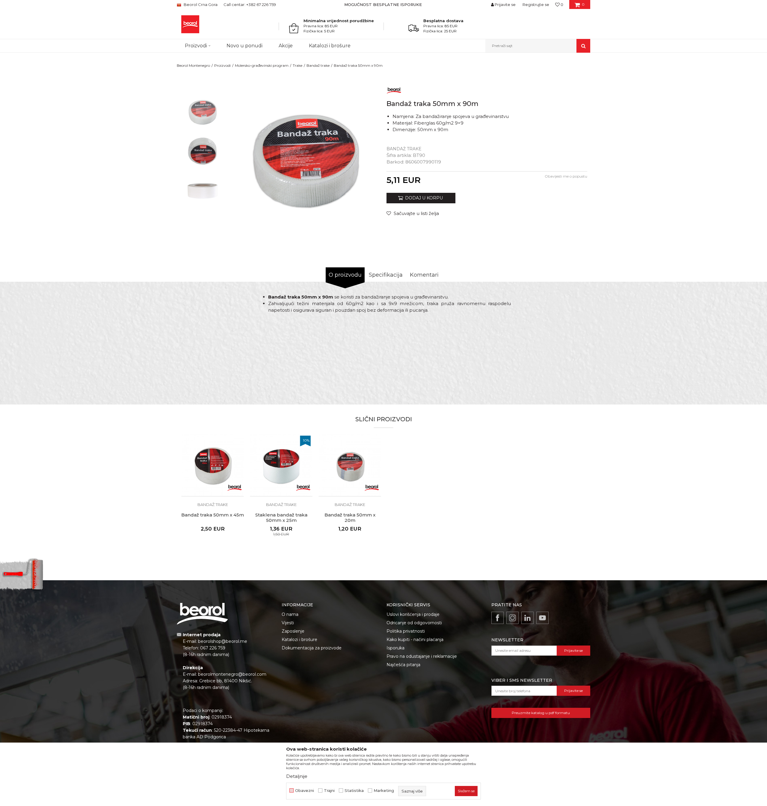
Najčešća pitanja (403, 664)
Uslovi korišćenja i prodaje (413, 614)
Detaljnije (296, 776)
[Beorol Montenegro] (190, 24)
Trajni (329, 790)
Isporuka (395, 648)
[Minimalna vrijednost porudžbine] (295, 28)
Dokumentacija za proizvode (312, 648)
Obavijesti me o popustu (566, 176)
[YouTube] (542, 618)
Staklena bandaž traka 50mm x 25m (281, 517)
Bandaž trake (318, 65)
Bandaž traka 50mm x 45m (212, 515)
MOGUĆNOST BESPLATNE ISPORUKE (383, 4)
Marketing (384, 790)
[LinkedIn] (527, 618)
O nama (290, 614)
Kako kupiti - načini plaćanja (414, 639)
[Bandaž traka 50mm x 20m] (350, 465)
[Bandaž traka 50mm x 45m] (213, 465)
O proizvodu (345, 275)
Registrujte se (536, 4)
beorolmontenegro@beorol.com (232, 674)
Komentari (424, 275)
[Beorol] (393, 89)
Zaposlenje (293, 631)
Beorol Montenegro (193, 65)
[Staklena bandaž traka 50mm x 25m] (281, 465)
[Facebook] (497, 618)
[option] (384, 4)
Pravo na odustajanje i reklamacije (421, 656)
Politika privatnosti (405, 631)
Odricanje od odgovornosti (414, 622)
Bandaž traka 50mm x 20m (349, 517)
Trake (297, 65)
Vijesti (288, 622)
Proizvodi (222, 65)
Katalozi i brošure (299, 639)
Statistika (354, 790)
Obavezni (304, 790)
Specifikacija (386, 275)
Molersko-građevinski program (262, 65)
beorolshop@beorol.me (222, 641)
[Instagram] (512, 618)
